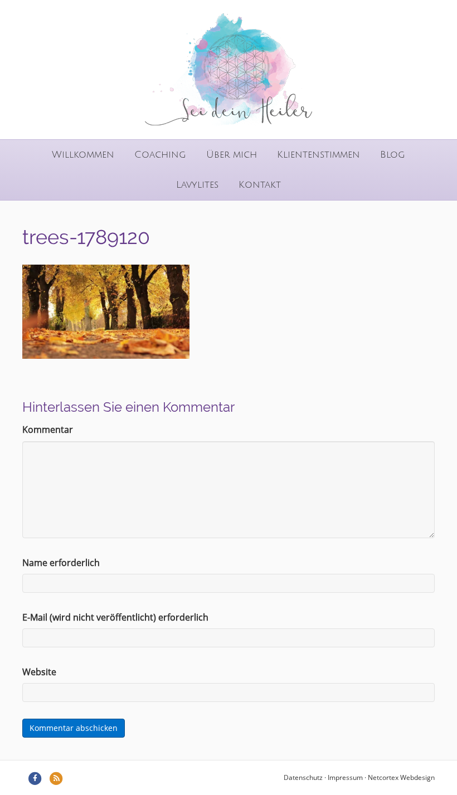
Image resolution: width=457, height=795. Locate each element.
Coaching (160, 154)
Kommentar (47, 429)
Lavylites (197, 184)
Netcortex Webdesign (401, 777)
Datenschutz (303, 777)
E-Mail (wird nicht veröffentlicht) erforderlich (115, 617)
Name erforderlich (61, 563)
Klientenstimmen (318, 154)
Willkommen (83, 154)
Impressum (345, 777)
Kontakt (260, 184)
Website (39, 672)
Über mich (231, 154)
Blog (392, 154)
